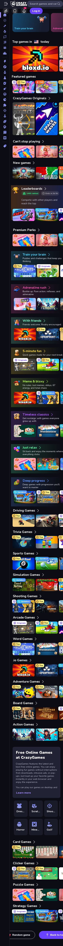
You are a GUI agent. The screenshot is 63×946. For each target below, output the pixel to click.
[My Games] (15, 11)
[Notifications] (24, 11)
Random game (21, 935)
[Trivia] (5, 132)
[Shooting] (5, 110)
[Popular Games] (5, 31)
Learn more (23, 793)
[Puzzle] (5, 105)
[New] (5, 26)
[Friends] (6, 11)
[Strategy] (5, 127)
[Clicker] (5, 88)
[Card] (5, 83)
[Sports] (5, 121)
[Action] (5, 61)
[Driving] (5, 94)
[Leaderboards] (5, 53)
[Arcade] (5, 72)
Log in (36, 11)
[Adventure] (5, 67)
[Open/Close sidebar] (6, 4)
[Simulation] (5, 116)
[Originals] (5, 42)
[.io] (5, 99)
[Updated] (5, 37)
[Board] (5, 77)
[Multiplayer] (5, 47)
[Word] (5, 138)
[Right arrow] (55, 22)
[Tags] (5, 146)
